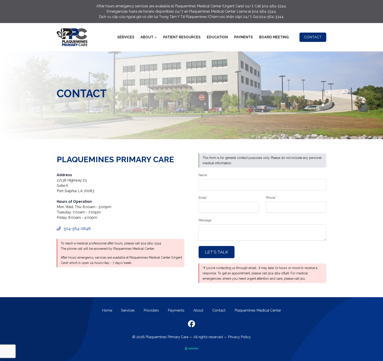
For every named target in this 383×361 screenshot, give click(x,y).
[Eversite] (191, 348)
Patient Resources (182, 37)
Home (107, 310)
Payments (243, 37)
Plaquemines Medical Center (257, 310)
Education (217, 37)
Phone (271, 197)
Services (125, 37)
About (198, 310)
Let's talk (216, 252)
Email (203, 197)
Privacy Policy (239, 337)
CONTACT (313, 37)
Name (204, 175)
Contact (219, 310)
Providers (151, 310)
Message (206, 220)
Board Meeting (274, 37)
